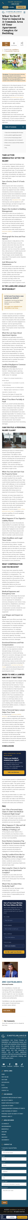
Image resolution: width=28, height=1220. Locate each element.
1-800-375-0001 (15, 4)
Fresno (4, 1134)
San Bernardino (6, 1126)
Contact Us (21, 7)
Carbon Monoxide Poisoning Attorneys (13, 1108)
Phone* (3, 1162)
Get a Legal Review (22, 1217)
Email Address (8, 933)
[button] (22, 44)
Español (11, 7)
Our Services (5, 1082)
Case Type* (4, 1181)
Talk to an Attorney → (14, 772)
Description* (5, 1188)
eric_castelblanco (14, 49)
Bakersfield (5, 1129)
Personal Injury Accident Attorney (12, 1113)
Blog (3, 1085)
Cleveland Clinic (16, 200)
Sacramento (5, 1140)
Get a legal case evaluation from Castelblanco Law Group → (13, 307)
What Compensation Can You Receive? (14, 140)
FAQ (6, 147)
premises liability (7, 231)
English (5, 7)
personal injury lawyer (17, 97)
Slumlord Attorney (7, 1105)
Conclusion (7, 145)
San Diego (4, 1137)
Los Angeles (5, 1123)
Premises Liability (7, 1116)
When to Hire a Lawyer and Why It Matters (14, 142)
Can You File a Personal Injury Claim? (13, 137)
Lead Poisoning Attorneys (9, 1111)
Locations (5, 1087)
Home (3, 1074)
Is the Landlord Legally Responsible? (13, 135)
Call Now (12, 1217)
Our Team (4, 1079)
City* (3, 1175)
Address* (4, 1169)
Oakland (4, 1131)
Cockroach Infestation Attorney (12, 1097)
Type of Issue (7, 942)
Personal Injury (9, 51)
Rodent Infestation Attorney (10, 1103)
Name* (3, 1150)
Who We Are (5, 1077)
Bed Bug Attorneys (7, 1100)
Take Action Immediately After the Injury (14, 132)
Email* (3, 1156)
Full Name (6, 916)
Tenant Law (16, 51)
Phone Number (8, 925)
